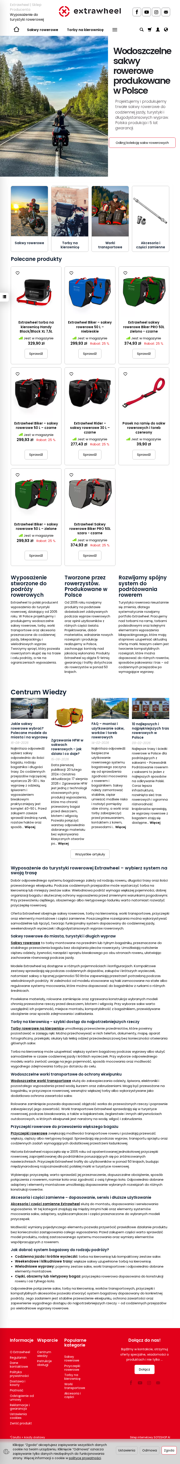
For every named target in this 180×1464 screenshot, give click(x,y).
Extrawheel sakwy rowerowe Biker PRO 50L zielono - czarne (143, 327)
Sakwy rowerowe (42, 29)
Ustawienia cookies (18, 1416)
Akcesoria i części (72, 1395)
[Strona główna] (90, 11)
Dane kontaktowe (19, 1365)
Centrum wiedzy (44, 1354)
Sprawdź (36, 353)
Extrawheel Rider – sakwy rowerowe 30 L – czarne (90, 428)
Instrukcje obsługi (44, 1363)
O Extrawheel (20, 1352)
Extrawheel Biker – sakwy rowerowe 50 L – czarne (36, 425)
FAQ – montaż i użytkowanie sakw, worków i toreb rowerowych (108, 730)
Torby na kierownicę (85, 29)
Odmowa (149, 1450)
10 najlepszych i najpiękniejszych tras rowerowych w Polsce (150, 731)
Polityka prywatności (19, 1374)
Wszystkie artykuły (90, 854)
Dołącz (144, 1369)
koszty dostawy (34, 1437)
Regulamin (18, 1357)
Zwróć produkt (21, 1423)
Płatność (16, 1390)
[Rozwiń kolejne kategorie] (115, 30)
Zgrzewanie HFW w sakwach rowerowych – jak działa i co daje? (67, 747)
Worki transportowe (110, 245)
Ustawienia (126, 1450)
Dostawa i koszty (17, 1383)
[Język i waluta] (166, 30)
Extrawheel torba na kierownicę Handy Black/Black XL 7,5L (36, 327)
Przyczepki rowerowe (72, 1368)
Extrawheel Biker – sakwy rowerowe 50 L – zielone (36, 526)
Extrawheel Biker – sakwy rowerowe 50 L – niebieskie (90, 327)
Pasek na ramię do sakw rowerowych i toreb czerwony (143, 428)
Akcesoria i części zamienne (150, 245)
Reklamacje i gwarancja (20, 1407)
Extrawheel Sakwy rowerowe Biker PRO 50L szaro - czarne (90, 529)
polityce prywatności (85, 1458)
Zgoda (169, 1450)
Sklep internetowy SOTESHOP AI (150, 1437)
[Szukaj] (141, 30)
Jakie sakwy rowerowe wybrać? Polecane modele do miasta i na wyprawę (29, 730)
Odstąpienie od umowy (22, 1398)
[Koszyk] (150, 30)
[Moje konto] (158, 30)
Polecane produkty (36, 259)
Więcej (30, 827)
